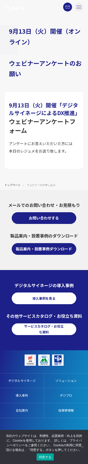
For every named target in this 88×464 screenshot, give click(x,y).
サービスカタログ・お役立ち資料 (44, 329)
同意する (45, 457)
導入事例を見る (43, 298)
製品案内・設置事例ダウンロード (44, 249)
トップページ (12, 185)
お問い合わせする (44, 218)
